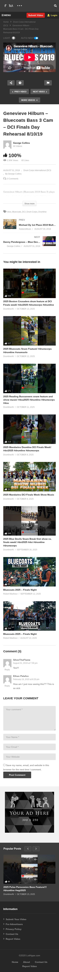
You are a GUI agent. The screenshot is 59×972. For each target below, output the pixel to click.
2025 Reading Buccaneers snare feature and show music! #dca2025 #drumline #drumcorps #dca (29, 399)
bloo (9, 212)
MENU (7, 15)
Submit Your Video (16, 919)
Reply (7, 670)
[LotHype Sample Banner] (29, 832)
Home (6, 22)
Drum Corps (32, 212)
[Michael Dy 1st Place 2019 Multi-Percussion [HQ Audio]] (29, 227)
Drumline (42, 212)
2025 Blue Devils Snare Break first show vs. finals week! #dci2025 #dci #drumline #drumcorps (27, 542)
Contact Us (12, 934)
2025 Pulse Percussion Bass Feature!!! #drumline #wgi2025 (25, 889)
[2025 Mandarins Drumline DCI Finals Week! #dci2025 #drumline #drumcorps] (29, 429)
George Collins (21, 143)
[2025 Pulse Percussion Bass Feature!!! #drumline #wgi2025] (29, 869)
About (26, 962)
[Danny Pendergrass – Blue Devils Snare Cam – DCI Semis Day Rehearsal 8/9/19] (29, 244)
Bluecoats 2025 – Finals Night (20, 589)
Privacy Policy (13, 929)
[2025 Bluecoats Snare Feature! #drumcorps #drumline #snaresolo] (29, 331)
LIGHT (6, 38)
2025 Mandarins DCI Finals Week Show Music (28, 494)
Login (53, 15)
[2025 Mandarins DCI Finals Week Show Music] (29, 476)
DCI (24, 212)
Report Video (13, 939)
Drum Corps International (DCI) (37, 170)
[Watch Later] (20, 82)
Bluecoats (16, 212)
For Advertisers (14, 924)
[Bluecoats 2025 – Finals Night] (29, 572)
